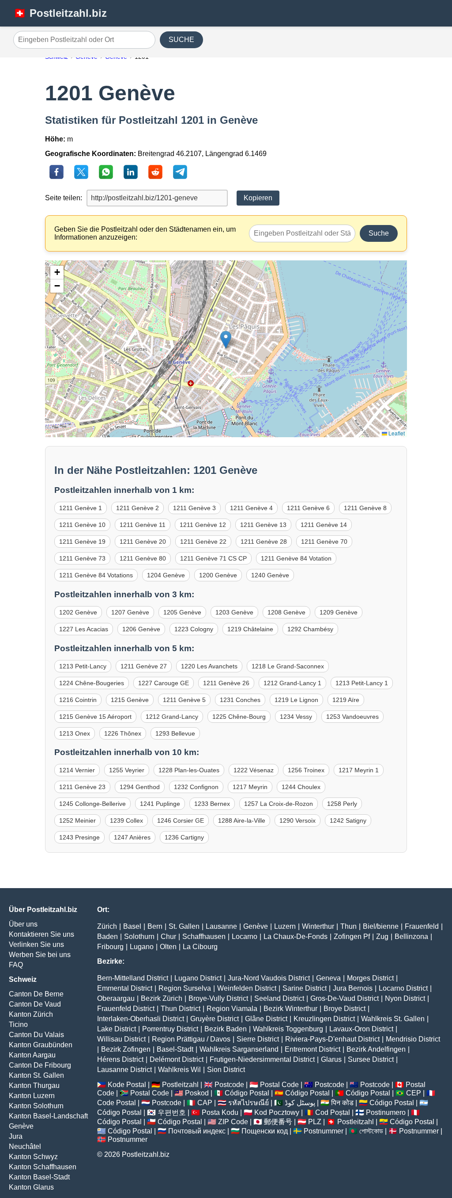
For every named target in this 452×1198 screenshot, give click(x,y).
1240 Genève (270, 575)
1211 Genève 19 (82, 541)
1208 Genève (286, 612)
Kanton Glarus (31, 1187)
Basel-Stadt (175, 1049)
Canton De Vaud (35, 1004)
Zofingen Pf (352, 936)
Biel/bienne (381, 926)
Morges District (370, 978)
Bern (154, 926)
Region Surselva (184, 988)
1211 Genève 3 (194, 507)
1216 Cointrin (78, 699)
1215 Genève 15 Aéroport (95, 716)
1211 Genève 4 (251, 507)
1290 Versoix (297, 820)
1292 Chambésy (310, 629)
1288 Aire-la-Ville (241, 820)
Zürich (107, 926)
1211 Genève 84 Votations (96, 575)
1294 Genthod (140, 786)
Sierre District (258, 1039)
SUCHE (181, 39)
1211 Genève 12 (203, 524)
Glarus (331, 1059)
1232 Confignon (196, 786)
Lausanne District (124, 1069)
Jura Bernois (353, 988)
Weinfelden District (246, 988)
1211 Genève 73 (82, 558)
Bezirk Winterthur (290, 1008)
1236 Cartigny (184, 837)
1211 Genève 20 (143, 541)
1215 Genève (130, 699)
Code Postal (116, 1102)
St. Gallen (184, 926)
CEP (413, 1093)
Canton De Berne (36, 994)
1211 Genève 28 (264, 541)
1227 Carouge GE (163, 683)
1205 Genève (182, 612)
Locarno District (403, 988)
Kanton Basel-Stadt (39, 1177)
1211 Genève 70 (324, 541)
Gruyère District (214, 1018)
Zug (382, 936)
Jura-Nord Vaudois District (269, 978)
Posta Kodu (220, 1112)
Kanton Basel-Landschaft (48, 1116)
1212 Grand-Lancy (172, 716)
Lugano (142, 946)
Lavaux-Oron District (361, 1029)
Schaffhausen (204, 936)
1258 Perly (342, 803)
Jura (16, 1136)
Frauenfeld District (125, 1008)
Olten (168, 946)
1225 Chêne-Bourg (239, 716)
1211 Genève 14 (324, 524)
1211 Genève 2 (137, 507)
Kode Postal (127, 1084)
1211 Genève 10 (82, 524)
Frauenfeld (422, 926)
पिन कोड (342, 1102)
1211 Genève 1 (80, 507)
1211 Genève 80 (143, 558)
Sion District (226, 1069)
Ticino (18, 1024)
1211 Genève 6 (308, 507)
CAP (204, 1102)
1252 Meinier (77, 820)
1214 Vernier (77, 770)
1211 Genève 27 (144, 666)
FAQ (16, 965)
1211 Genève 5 (184, 699)
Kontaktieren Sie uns (41, 934)
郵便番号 (278, 1122)
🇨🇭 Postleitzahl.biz (60, 13)
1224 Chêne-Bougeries (91, 683)
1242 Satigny (348, 820)
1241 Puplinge (160, 803)
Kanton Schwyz (33, 1156)
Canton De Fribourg (40, 1065)
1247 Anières (132, 837)
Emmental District (124, 988)
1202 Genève (78, 612)
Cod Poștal (332, 1112)
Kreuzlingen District (324, 1018)
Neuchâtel (25, 1146)
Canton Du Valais (36, 1034)
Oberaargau (116, 998)
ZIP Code (233, 1122)
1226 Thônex (122, 733)
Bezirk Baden (225, 1029)
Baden (107, 936)
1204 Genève (166, 575)
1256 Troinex (306, 770)
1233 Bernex (212, 803)
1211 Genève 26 (226, 683)
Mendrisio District (413, 1039)
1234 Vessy (296, 716)
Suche (379, 233)
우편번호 (172, 1112)
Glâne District (266, 1018)
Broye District (344, 1008)
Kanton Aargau (32, 1055)
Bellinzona (411, 936)
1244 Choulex (301, 786)
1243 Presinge (79, 837)
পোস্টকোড (371, 1131)
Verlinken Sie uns (36, 944)
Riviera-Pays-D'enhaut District (332, 1039)
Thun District (180, 1008)
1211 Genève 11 (143, 524)
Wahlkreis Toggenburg (288, 1029)
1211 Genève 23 (82, 786)
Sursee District (371, 1059)
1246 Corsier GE (180, 820)
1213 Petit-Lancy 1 (361, 683)
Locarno (244, 936)
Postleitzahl (180, 1084)
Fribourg (110, 946)
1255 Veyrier (126, 770)
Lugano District (198, 978)
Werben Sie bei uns (40, 954)
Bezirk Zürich (161, 998)
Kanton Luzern (32, 1095)
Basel (132, 926)
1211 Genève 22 (203, 541)
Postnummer (323, 1131)
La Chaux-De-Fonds (296, 936)
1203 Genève (234, 612)
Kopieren (258, 198)
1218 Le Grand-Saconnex (288, 666)
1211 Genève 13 (263, 524)
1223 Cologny (193, 629)
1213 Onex (74, 733)
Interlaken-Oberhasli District (140, 1018)
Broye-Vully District (218, 998)
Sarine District (304, 988)
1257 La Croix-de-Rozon (278, 803)
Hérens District (120, 1059)
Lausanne (221, 926)
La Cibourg (200, 946)
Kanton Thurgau (34, 1085)
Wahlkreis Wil (179, 1069)
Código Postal (247, 1093)
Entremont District (312, 1049)
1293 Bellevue (175, 733)
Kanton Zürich (31, 1014)
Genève (21, 1126)
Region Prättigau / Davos (191, 1039)
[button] (225, 340)
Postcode (229, 1084)
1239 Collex (126, 820)
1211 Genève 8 (365, 507)
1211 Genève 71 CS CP (213, 558)
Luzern (285, 926)
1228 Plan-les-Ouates (188, 770)
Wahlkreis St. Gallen (393, 1018)
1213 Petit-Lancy (82, 666)
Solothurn (139, 936)
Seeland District (279, 998)
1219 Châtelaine (250, 629)
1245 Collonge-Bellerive (92, 803)
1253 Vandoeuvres (352, 716)
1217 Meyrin (250, 786)
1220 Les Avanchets (209, 666)
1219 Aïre (345, 699)
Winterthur (318, 926)
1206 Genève (141, 629)
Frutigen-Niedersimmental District (262, 1059)
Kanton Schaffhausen (42, 1167)
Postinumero (386, 1112)
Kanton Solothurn (36, 1106)
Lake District (116, 1029)
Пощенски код (264, 1131)
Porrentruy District (170, 1029)
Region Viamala (232, 1008)
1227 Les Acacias (83, 629)
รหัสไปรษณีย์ (248, 1102)
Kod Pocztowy (276, 1112)
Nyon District (405, 998)
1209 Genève (339, 612)
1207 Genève (130, 612)
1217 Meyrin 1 (359, 770)
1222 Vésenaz (254, 770)
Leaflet (396, 433)
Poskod (197, 1093)
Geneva (328, 978)
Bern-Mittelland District (132, 978)
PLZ (314, 1122)
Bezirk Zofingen (126, 1049)
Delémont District (176, 1059)
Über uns (23, 924)
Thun (348, 926)
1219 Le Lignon (296, 699)
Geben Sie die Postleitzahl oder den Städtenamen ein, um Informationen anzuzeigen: (145, 233)
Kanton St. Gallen (36, 1075)
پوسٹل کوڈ (300, 1102)
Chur (168, 936)
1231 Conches (240, 699)
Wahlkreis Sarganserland (239, 1049)
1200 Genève (218, 575)
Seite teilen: (63, 198)
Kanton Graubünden (40, 1045)
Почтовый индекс (197, 1131)
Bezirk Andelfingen (376, 1049)
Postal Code (279, 1084)
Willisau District (121, 1039)
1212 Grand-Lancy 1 (292, 683)
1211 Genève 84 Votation (296, 558)
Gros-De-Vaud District (344, 998)
